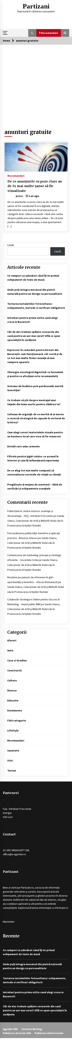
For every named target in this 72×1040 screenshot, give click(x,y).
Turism (11, 770)
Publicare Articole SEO (17, 1033)
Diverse (12, 690)
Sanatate (13, 750)
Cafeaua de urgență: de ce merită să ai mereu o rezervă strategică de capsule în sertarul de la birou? (36, 418)
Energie (7, 813)
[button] (32, 33)
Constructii (14, 670)
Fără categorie (16, 720)
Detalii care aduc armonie (23, 446)
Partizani (36, 6)
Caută (10, 245)
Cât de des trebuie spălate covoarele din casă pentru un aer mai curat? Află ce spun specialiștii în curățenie (33, 336)
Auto (10, 650)
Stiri (10, 760)
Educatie (12, 700)
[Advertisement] (36, 83)
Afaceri (11, 640)
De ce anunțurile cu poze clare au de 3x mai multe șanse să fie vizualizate (34, 186)
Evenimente (14, 710)
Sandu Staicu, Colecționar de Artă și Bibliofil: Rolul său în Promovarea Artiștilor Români (35, 520)
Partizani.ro (27, 887)
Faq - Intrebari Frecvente (17, 809)
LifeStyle (13, 730)
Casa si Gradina (17, 660)
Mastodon (8, 921)
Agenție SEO (10, 1029)
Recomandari (15, 175)
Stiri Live (8, 817)
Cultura (12, 680)
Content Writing (31, 1029)
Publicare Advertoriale (49, 1033)
